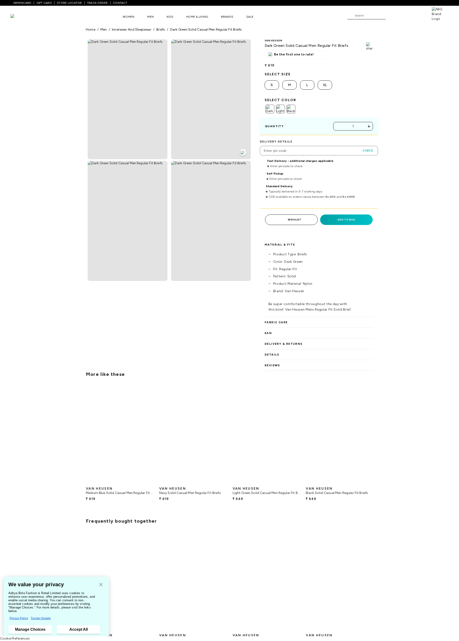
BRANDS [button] (227, 16)
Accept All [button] (78, 629)
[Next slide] (373, 434)
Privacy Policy (19, 618)
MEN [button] (150, 16)
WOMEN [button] (128, 16)
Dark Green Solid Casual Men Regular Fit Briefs (206, 29)
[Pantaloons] (20, 16)
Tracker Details (41, 618)
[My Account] (405, 15)
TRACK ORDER (97, 3)
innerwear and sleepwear (131, 29)
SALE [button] (249, 16)
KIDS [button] (170, 16)
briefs (160, 29)
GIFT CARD (44, 3)
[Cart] (418, 15)
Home (90, 29)
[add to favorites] (145, 482)
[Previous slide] (85, 434)
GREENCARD (22, 3)
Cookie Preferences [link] (15, 638)
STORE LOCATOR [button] (69, 3)
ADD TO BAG (346, 219)
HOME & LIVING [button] (197, 16)
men (103, 29)
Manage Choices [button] (30, 629)
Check (368, 150)
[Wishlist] (391, 15)
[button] (101, 585)
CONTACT (120, 3)
